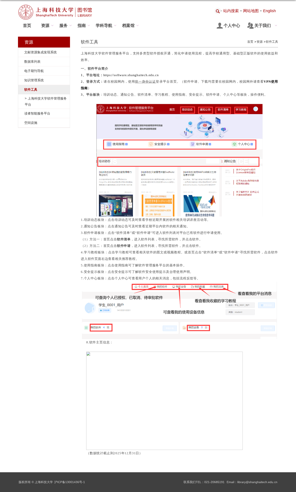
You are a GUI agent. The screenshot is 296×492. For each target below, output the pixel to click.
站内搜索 (231, 11)
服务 (63, 25)
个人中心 (232, 25)
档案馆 (128, 25)
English (269, 11)
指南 (82, 25)
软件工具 (272, 41)
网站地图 (251, 11)
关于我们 (262, 25)
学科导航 (104, 25)
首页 (27, 25)
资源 (45, 25)
